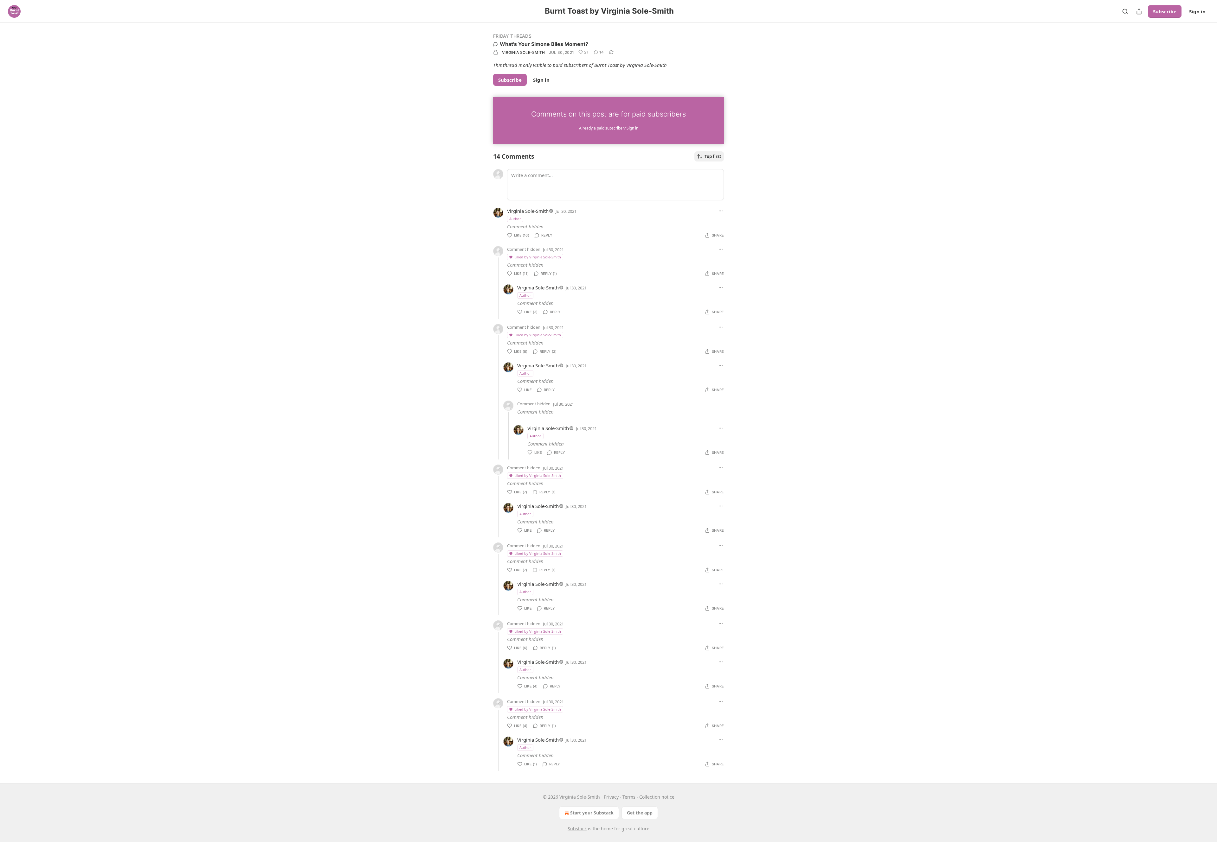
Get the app (640, 813)
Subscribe (1164, 11)
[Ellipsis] (721, 211)
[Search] (1125, 11)
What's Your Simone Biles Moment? (544, 44)
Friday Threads (512, 36)
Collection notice (656, 797)
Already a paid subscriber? (608, 128)
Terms (628, 797)
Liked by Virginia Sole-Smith (537, 257)
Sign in (1197, 11)
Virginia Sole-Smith (523, 52)
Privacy (611, 797)
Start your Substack (592, 813)
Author (515, 218)
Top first (713, 156)
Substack (577, 829)
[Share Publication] (1139, 11)
